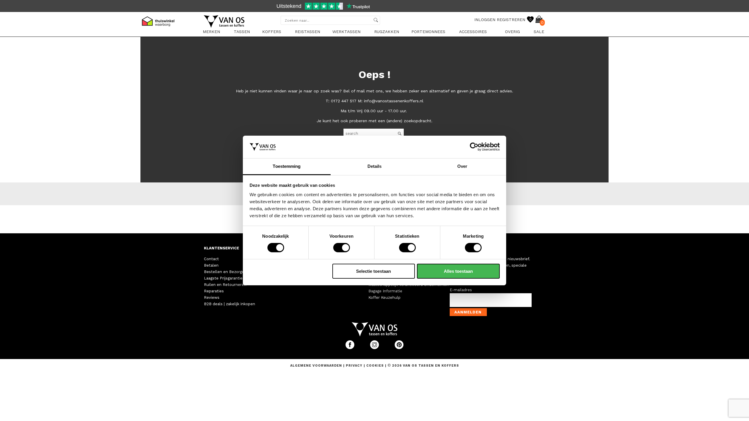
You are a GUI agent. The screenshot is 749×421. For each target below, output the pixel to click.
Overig (512, 31)
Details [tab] (374, 166)
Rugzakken (386, 31)
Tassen (242, 31)
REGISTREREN (511, 19)
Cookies (375, 365)
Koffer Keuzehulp (384, 297)
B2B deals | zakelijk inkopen (229, 304)
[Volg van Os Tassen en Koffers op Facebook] (350, 348)
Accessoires (473, 31)
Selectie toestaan (373, 271)
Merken (211, 31)
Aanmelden (468, 312)
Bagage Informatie (385, 291)
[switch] (341, 247)
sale (539, 31)
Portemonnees (428, 31)
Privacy (355, 365)
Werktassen (346, 31)
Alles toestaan (458, 271)
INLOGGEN (484, 19)
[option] (374, 6)
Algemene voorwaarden (316, 365)
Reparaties (214, 291)
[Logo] (224, 26)
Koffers (271, 31)
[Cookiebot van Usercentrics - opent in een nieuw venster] (474, 146)
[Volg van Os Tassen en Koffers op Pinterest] (399, 348)
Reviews (211, 297)
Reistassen (307, 31)
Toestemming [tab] (286, 166)
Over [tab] (462, 166)
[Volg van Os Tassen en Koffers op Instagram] (375, 348)
